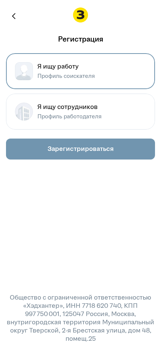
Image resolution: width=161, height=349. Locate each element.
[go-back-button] (14, 16)
